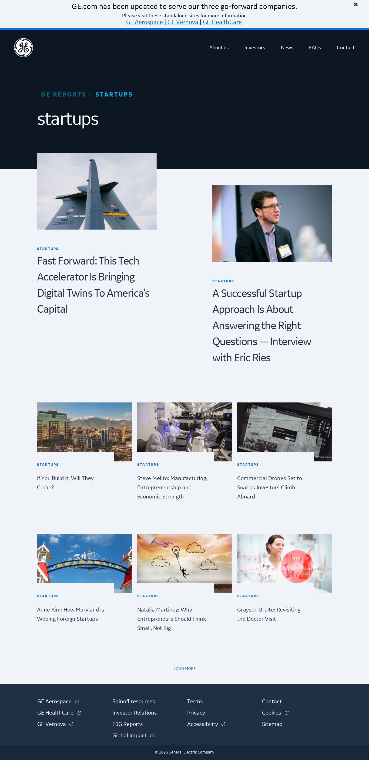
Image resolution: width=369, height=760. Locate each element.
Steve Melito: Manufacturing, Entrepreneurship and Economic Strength (172, 487)
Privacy (196, 713)
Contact (346, 47)
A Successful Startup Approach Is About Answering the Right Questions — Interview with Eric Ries (261, 326)
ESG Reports (127, 724)
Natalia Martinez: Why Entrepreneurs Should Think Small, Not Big (171, 619)
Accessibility (206, 724)
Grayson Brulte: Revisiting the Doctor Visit (268, 614)
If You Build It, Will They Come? (65, 483)
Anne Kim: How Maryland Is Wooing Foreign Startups (70, 614)
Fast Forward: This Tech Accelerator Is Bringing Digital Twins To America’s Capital (93, 286)
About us (219, 47)
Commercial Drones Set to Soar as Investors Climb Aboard (269, 487)
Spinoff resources (133, 702)
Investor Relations (134, 713)
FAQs (315, 47)
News (287, 47)
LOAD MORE (185, 669)
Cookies (275, 713)
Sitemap (272, 724)
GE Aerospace (144, 22)
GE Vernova (182, 22)
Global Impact (133, 736)
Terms (195, 702)
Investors (254, 47)
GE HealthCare (222, 22)
